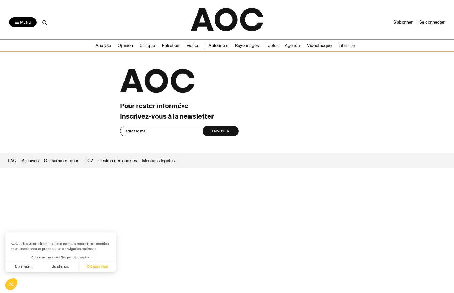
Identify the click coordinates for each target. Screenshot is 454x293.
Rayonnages (247, 45)
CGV (88, 160)
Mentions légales (158, 160)
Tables (272, 45)
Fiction (193, 45)
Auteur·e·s (218, 45)
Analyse (103, 45)
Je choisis (60, 266)
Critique (147, 45)
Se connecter (432, 22)
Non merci (23, 266)
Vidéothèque (319, 45)
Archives (30, 160)
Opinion (125, 45)
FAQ (12, 160)
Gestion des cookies (118, 160)
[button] (11, 284)
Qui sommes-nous (61, 160)
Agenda (292, 45)
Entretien (170, 45)
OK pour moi (97, 266)
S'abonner (403, 22)
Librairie (347, 45)
